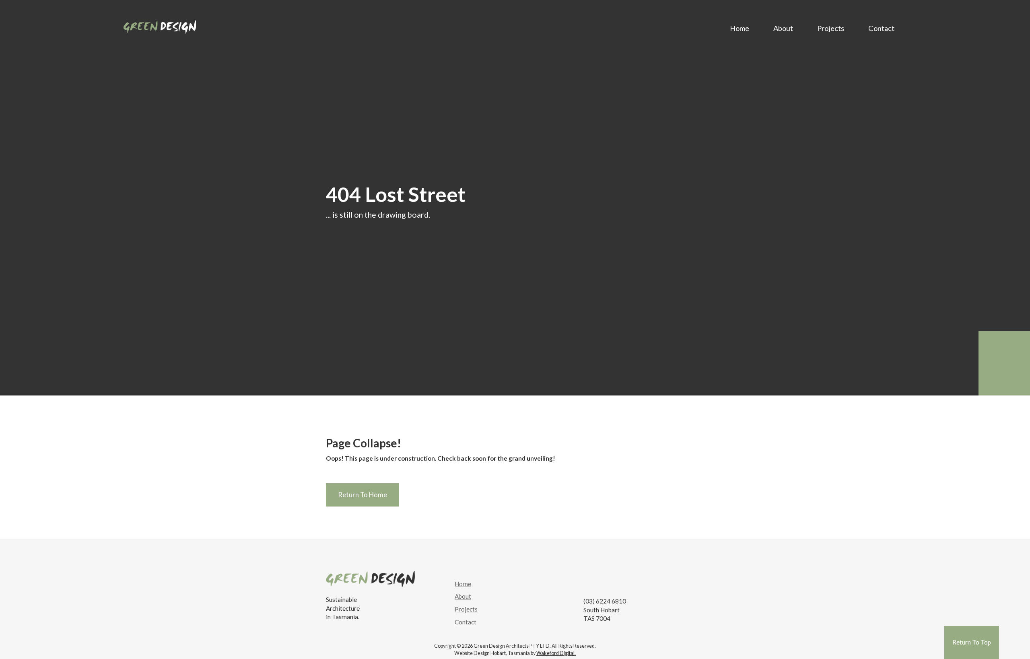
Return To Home (362, 494)
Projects (830, 28)
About (783, 28)
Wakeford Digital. (556, 653)
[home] (160, 25)
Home (739, 28)
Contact (881, 28)
